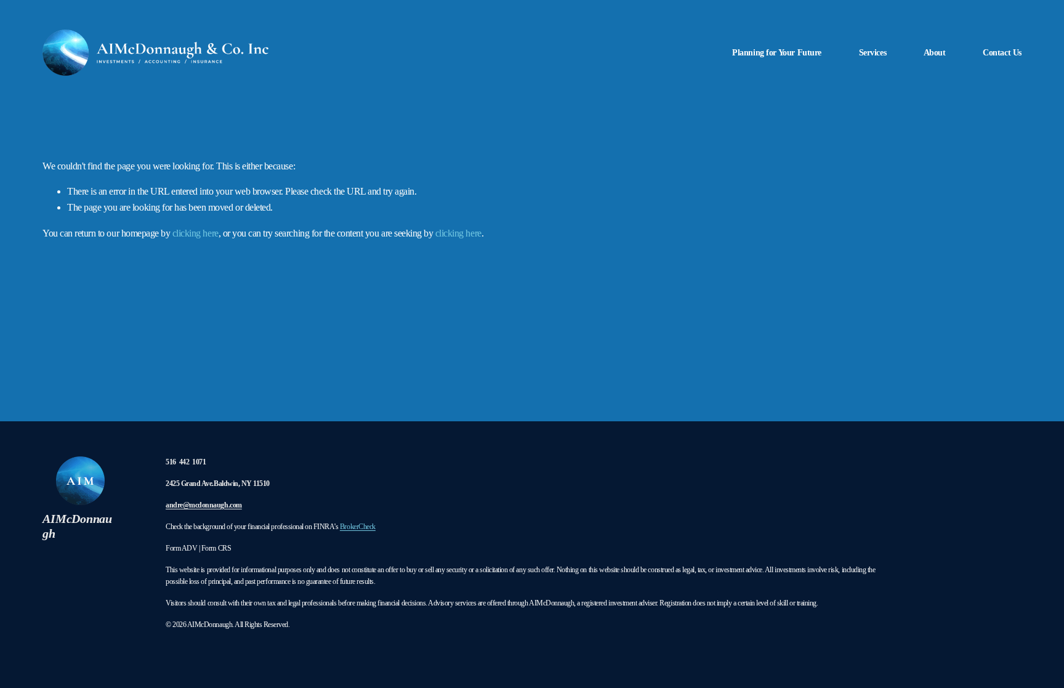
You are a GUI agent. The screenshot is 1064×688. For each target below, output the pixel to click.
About (935, 52)
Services (873, 52)
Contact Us (1002, 52)
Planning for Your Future (776, 52)
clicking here (195, 233)
